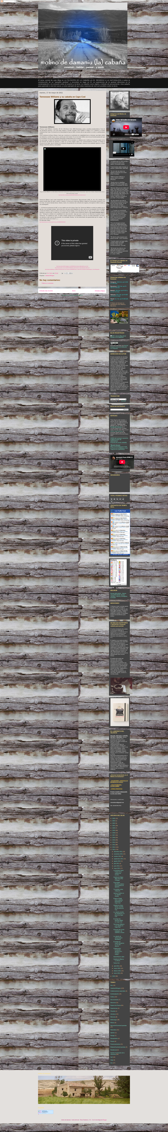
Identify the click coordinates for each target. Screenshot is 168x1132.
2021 (113, 825)
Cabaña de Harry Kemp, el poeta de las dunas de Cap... (118, 907)
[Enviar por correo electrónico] (65, 273)
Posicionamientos (115, 1044)
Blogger (105, 1120)
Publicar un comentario (47, 283)
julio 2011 (116, 863)
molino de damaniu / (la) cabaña (119, 515)
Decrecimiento (114, 999)
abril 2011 (117, 966)
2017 (113, 835)
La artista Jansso (121, 523)
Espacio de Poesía (115, 1005)
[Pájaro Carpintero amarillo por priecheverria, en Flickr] (123, 317)
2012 (113, 847)
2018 (113, 832)
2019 (113, 830)
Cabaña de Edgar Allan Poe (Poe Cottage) (118, 878)
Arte (111, 985)
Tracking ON (125, 554)
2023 (113, 820)
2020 (113, 828)
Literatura (113, 1014)
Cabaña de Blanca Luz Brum (118, 959)
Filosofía (112, 1011)
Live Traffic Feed (120, 511)
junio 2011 (117, 866)
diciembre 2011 (118, 851)
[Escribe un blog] (67, 273)
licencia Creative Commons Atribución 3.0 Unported (119, 347)
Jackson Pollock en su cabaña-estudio (118, 894)
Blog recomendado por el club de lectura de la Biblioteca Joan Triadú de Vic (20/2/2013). (119, 448)
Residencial (113, 1050)
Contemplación (114, 994)
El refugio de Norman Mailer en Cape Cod (118, 920)
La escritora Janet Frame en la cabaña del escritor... (118, 872)
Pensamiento (114, 1038)
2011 (113, 849)
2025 (113, 818)
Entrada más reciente (46, 291)
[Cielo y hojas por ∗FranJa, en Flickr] (114, 317)
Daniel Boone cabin (118, 956)
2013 (113, 844)
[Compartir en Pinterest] (72, 273)
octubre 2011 (117, 856)
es (45, 1111)
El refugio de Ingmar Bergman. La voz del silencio (119, 944)
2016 (113, 837)
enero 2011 (117, 973)
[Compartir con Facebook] (70, 273)
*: (115, 445)
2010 (113, 976)
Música (112, 1022)
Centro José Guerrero (116, 431)
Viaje (111, 1060)
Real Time (120, 554)
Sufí (111, 1057)
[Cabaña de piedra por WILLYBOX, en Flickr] (123, 323)
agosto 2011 (117, 861)
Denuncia (113, 1002)
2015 (113, 840)
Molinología (113, 1019)
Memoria (112, 1017)
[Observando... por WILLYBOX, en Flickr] (114, 323)
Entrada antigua (100, 291)
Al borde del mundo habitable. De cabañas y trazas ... (118, 932)
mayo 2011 (117, 868)
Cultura (112, 996)
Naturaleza (113, 1029)
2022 (113, 823)
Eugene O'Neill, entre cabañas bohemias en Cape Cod (118, 901)
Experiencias (114, 1008)
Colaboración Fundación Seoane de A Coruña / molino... (117, 951)
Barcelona (44, 1112)
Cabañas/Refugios (49, 275)
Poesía (112, 1041)
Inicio (74, 291)
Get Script (115, 554)
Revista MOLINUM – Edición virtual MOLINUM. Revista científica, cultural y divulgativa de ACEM (118, 595)
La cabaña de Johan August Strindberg (117, 938)
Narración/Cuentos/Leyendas (118, 1025)
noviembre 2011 (118, 854)
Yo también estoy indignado (118, 890)
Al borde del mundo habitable (118, 442)
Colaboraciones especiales (117, 991)
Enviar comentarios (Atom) (76, 295)
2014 (113, 842)
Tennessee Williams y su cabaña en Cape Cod (118, 926)
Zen (111, 1063)
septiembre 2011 (118, 858)
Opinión (112, 1032)
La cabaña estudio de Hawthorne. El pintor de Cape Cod (118, 914)
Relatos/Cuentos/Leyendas (117, 1047)
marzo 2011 (117, 968)
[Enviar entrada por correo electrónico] (62, 273)
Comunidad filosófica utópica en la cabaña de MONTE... (118, 885)
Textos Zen (116, 963)
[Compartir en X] (68, 273)
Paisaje (112, 1035)
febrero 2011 (117, 970)
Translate (123, 401)
